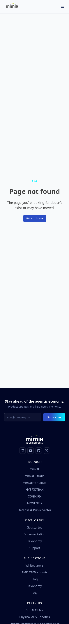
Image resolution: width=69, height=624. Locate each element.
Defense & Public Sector (34, 510)
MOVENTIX (34, 503)
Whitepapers (34, 565)
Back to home (34, 218)
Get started (35, 527)
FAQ (34, 593)
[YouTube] (30, 450)
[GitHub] (39, 450)
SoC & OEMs (34, 610)
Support (34, 548)
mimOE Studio (34, 476)
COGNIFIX (34, 496)
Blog (34, 579)
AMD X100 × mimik (34, 572)
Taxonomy (34, 541)
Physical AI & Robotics (34, 617)
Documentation (34, 534)
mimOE (34, 469)
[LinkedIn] (22, 450)
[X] (47, 450)
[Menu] (62, 6)
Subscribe (54, 417)
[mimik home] (12, 7)
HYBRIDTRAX (34, 490)
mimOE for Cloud (34, 483)
